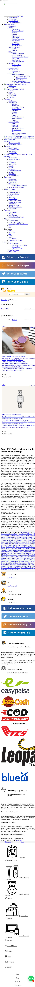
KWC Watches (13, 238)
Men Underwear (16, 118)
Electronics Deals (13, 17)
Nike (10, 234)
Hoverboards (12, 182)
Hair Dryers (15, 58)
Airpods (11, 166)
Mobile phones (13, 157)
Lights (10, 195)
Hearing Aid (12, 26)
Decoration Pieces (14, 194)
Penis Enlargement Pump (23, 76)
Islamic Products (13, 220)
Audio (10, 161)
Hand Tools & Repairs (15, 202)
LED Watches (28, 368)
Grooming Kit (13, 87)
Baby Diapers (12, 95)
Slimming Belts (13, 215)
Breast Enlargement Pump (23, 82)
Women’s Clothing (14, 122)
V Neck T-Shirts (16, 109)
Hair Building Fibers (18, 61)
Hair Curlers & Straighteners (20, 57)
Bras (13, 131)
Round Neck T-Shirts (18, 107)
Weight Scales (13, 208)
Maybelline (12, 232)
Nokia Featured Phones (15, 240)
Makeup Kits (15, 44)
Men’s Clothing (13, 102)
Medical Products (13, 69)
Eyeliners (14, 32)
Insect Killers (12, 203)
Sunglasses (15, 126)
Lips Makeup (16, 36)
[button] (31, 978)
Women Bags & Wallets (15, 144)
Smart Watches (13, 151)
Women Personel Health (19, 81)
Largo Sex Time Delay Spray (20, 548)
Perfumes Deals (16, 65)
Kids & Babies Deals (14, 22)
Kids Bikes (12, 97)
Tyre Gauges (12, 251)
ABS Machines (13, 212)
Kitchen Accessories (14, 192)
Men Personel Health (18, 74)
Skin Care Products (14, 47)
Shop (7, 300)
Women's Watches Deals (22, 427)
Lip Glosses (15, 37)
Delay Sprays (19, 79)
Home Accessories (14, 191)
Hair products (12, 52)
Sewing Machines (14, 205)
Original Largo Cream (8, 558)
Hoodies (14, 112)
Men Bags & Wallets (14, 143)
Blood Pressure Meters (15, 200)
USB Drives (12, 174)
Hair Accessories (17, 55)
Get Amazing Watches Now (10, 368)
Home (3, 300)
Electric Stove (12, 179)
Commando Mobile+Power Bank (25, 566)
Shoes (14, 115)
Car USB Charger (17, 248)
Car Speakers (16, 247)
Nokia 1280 (14, 556)
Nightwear (15, 125)
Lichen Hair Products (18, 53)
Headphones (12, 162)
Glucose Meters (13, 199)
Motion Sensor (13, 180)
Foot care (14, 50)
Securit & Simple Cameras (16, 187)
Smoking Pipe (14, 561)
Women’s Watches (14, 149)
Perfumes (11, 63)
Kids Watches (12, 94)
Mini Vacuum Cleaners (15, 207)
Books (10, 225)
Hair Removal (16, 60)
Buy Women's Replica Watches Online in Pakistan (15, 363)
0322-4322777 (12, 577)
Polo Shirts (15, 110)
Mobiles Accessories (14, 159)
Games (10, 92)
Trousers (14, 113)
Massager (11, 214)
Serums (14, 48)
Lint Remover (12, 101)
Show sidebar (5, 309)
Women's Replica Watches (8, 427)
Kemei (10, 235)
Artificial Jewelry (13, 68)
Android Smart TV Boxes (19, 185)
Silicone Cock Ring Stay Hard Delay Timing (14, 564)
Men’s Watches (13, 148)
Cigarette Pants (16, 130)
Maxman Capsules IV (7, 560)
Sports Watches (13, 153)
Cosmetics (15, 42)
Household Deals (13, 21)
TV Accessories (13, 184)
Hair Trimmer (12, 86)
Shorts (14, 120)
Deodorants (15, 66)
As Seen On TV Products (16, 222)
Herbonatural (16, 71)
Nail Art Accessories (18, 39)
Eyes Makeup (16, 29)
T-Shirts (14, 104)
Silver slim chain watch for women (11, 414)
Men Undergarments (18, 117)
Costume (11, 91)
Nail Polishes (16, 40)
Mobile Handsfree (14, 175)
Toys (10, 227)
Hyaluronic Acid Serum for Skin (10, 568)
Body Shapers (16, 135)
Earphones (12, 169)
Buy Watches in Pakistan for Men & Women (14, 361)
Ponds (10, 230)
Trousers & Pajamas (17, 128)
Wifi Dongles (12, 172)
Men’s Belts (15, 105)
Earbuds (11, 167)
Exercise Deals (13, 19)
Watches (21, 370)
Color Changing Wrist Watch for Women (13, 356)
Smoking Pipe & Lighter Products (18, 224)
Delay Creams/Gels (21, 78)
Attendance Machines (15, 170)
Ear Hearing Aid (23, 561)
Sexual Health (13, 73)
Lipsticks (14, 34)
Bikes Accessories (14, 250)
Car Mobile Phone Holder (19, 245)
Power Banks (12, 164)
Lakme (10, 237)
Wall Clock (12, 197)
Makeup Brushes (17, 45)
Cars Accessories (13, 243)
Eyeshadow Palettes (17, 31)
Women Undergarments (19, 133)
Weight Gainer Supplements (16, 217)
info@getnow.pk (12, 586)
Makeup (11, 27)
